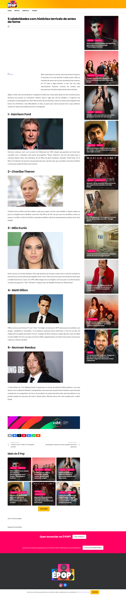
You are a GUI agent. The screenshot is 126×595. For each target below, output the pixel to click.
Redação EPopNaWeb (15, 527)
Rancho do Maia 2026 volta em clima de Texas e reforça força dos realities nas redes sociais (19, 499)
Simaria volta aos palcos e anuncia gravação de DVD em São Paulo (67, 475)
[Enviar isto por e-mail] (10, 435)
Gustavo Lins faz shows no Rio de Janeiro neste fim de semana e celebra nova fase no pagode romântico (99, 288)
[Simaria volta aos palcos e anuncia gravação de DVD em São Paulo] (68, 459)
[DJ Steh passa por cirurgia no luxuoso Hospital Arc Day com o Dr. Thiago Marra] (101, 191)
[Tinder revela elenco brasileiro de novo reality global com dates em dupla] (44, 459)
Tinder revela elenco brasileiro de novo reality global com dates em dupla (42, 475)
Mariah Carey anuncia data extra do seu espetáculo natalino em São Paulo (43, 500)
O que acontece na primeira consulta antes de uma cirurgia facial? (101, 255)
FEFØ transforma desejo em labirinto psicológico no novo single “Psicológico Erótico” (19, 474)
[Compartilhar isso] (14, 435)
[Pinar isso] (24, 435)
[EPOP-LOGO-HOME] (12, 4)
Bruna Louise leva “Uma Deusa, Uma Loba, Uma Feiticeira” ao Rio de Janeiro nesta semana (101, 324)
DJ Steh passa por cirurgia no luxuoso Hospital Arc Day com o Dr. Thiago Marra (101, 219)
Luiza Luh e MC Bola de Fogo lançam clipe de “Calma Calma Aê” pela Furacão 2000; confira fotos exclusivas (68, 499)
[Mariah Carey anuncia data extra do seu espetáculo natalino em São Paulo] (44, 483)
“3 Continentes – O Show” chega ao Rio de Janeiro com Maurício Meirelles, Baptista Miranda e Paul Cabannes (100, 358)
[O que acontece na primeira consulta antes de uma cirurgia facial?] (101, 226)
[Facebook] (65, 585)
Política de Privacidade (83, 592)
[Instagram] (61, 585)
